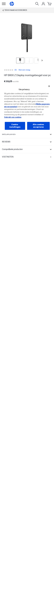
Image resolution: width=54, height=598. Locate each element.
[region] (27, 108)
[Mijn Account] (43, 3)
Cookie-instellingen (14, 125)
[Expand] (27, 38)
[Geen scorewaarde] (9, 70)
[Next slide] (42, 60)
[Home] (12, 4)
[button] (27, 134)
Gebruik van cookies (12, 117)
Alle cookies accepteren (38, 125)
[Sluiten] (49, 86)
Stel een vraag (24, 70)
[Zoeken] (37, 3)
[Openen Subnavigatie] (3, 3)
